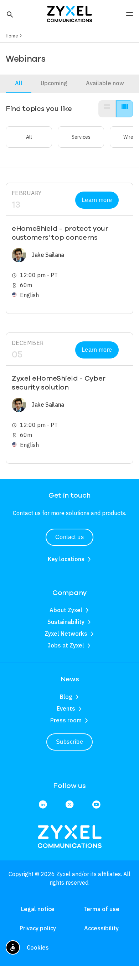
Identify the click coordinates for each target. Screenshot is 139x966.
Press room (66, 720)
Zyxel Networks (66, 633)
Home (12, 36)
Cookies (38, 947)
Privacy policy (38, 928)
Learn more (97, 200)
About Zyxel (66, 610)
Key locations (66, 559)
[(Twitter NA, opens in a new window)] (69, 805)
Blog (66, 696)
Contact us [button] (69, 537)
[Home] (69, 13)
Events (66, 708)
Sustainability (65, 621)
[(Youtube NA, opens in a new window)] (96, 805)
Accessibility (101, 928)
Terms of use (101, 908)
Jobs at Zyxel (66, 645)
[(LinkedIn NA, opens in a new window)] (43, 805)
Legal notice (38, 908)
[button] (9, 13)
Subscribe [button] (69, 742)
